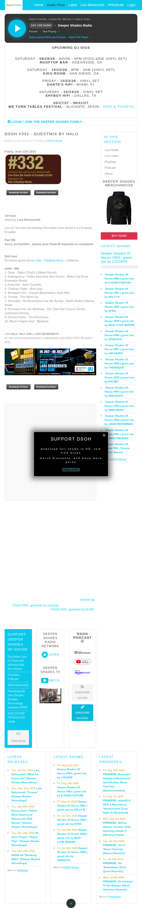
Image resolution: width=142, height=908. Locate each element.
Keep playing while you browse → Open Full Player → (60, 37)
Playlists (110, 161)
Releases (22, 870)
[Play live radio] (17, 28)
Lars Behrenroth (92, 5)
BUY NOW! (119, 235)
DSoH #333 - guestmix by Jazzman (36, 605)
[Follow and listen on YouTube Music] (82, 661)
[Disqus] (50, 549)
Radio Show (56, 5)
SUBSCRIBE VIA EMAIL (82, 715)
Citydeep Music (54, 260)
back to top (87, 599)
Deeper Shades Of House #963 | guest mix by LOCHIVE (116, 257)
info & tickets (118, 106)
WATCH (54, 680)
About (108, 173)
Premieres (115, 896)
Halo (38, 260)
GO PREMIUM (18, 737)
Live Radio (112, 150)
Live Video (112, 156)
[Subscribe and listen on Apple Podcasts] (82, 652)
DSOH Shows (54, 140)
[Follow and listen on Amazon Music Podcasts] (82, 672)
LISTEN (54, 654)
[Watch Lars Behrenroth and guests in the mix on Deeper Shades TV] (44, 680)
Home (38, 5)
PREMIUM (116, 5)
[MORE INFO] (50, 361)
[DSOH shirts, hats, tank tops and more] (119, 208)
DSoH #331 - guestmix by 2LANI (72, 609)
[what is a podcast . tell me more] (82, 641)
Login (131, 5)
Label (73, 5)
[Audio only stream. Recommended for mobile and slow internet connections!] (45, 654)
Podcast (110, 167)
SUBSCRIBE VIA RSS (82, 695)
